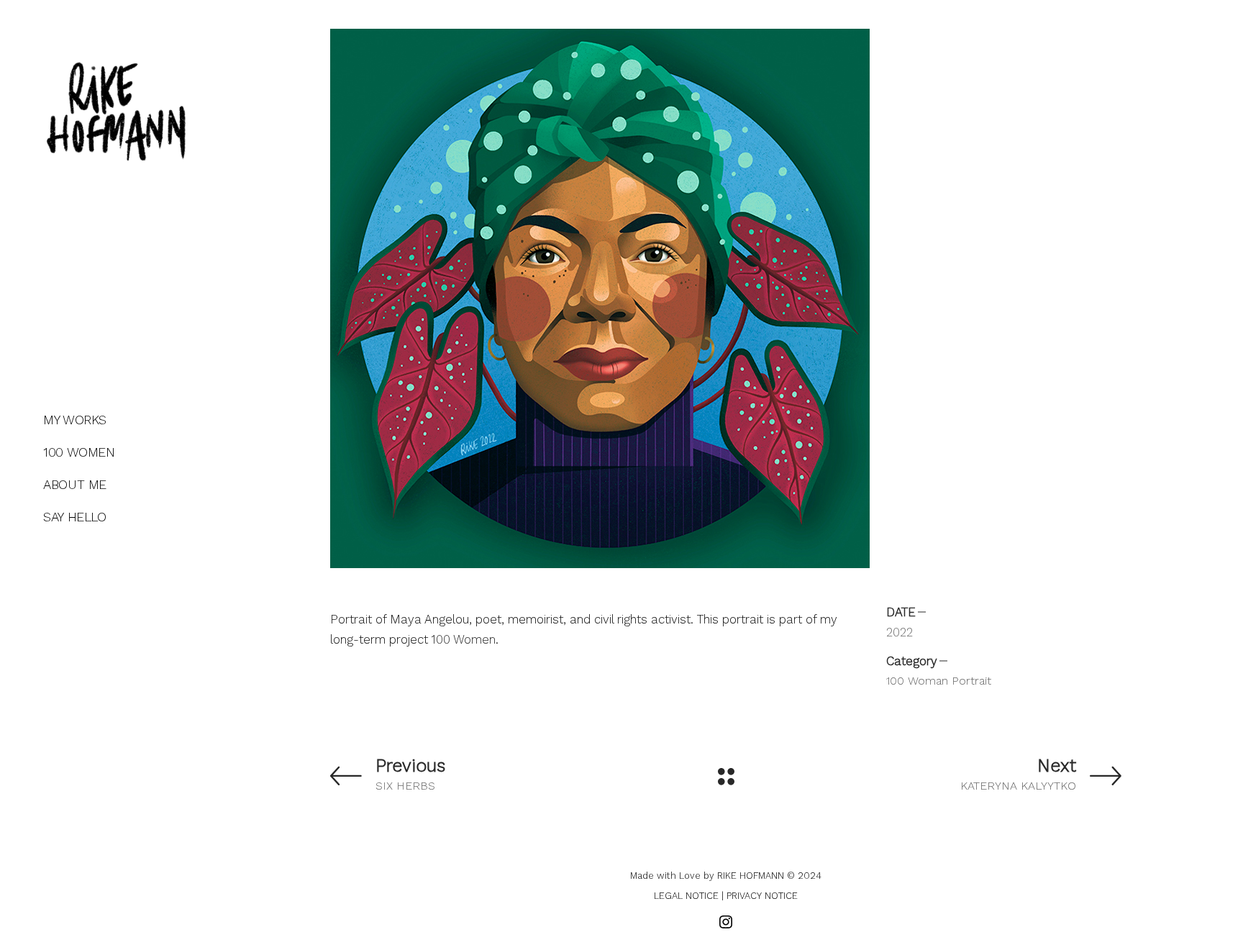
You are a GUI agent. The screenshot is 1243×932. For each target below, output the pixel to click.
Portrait (971, 680)
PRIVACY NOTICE (762, 895)
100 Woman (917, 680)
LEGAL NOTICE (686, 895)
